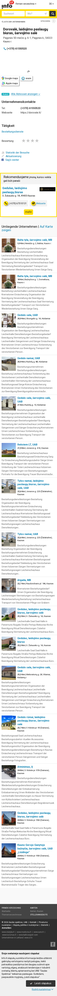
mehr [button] (28, 212)
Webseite (41, 203)
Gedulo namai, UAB (28, 358)
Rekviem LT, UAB (27, 444)
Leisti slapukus (42, 983)
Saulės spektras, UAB (18, 922)
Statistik (44, 925)
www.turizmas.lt (9, 935)
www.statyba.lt (8, 932)
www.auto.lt (39, 932)
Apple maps (12, 83)
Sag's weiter (12, 159)
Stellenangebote (39, 915)
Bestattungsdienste (12, 131)
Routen (40, 911)
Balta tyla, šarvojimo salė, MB (34, 239)
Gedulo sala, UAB (27, 315)
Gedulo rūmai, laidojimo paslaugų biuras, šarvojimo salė (33, 721)
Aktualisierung (13, 156)
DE (50, 4)
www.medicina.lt (24, 932)
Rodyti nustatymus (41, 989)
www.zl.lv (28, 938)
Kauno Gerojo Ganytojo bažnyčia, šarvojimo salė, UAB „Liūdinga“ (35, 848)
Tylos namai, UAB (27, 534)
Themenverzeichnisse (12, 915)
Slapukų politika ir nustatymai (26, 925)
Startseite (6, 911)
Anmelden (6, 928)
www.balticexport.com (28, 935)
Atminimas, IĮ (25, 766)
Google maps (11, 78)
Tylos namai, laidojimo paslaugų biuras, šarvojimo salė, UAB (33, 484)
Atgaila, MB (24, 580)
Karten (33, 908)
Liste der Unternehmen (14, 22)
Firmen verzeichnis (25, 4)
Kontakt (33, 922)
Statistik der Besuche (17, 152)
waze (28, 78)
